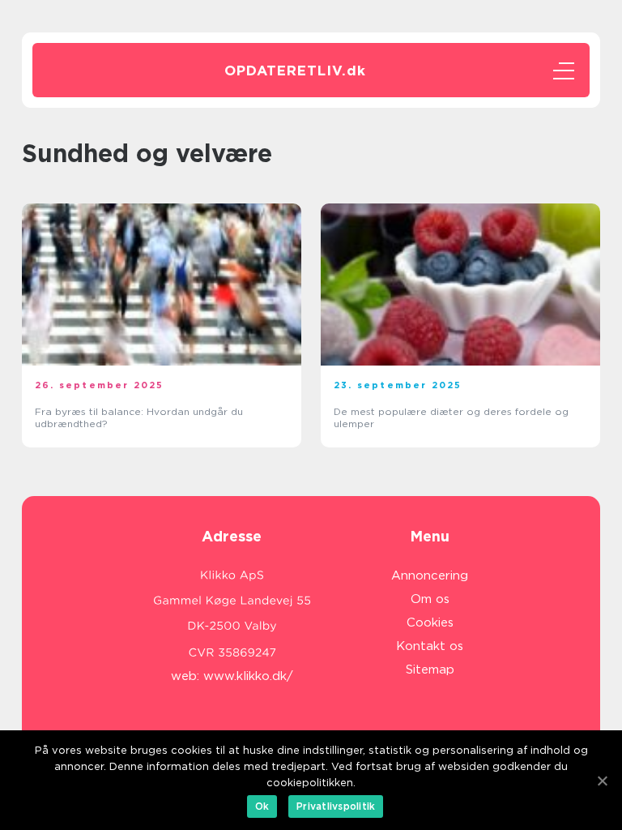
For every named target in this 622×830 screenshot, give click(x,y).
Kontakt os (429, 646)
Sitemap (430, 669)
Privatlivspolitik (335, 806)
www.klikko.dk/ (248, 676)
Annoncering (429, 575)
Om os (430, 599)
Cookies (430, 622)
